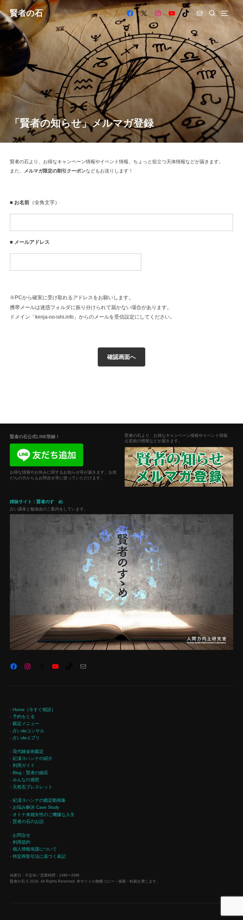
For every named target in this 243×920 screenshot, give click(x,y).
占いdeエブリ (26, 737)
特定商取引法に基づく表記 (39, 856)
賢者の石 (26, 13)
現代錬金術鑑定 (28, 751)
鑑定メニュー (26, 723)
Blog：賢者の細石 (30, 772)
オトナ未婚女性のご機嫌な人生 (44, 814)
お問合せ (21, 835)
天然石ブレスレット (33, 786)
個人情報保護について (35, 849)
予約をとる (24, 716)
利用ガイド (24, 765)
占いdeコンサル (28, 730)
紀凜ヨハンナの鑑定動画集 (39, 800)
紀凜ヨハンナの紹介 (33, 758)
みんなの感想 (26, 779)
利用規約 (21, 842)
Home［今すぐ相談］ (34, 709)
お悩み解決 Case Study (36, 807)
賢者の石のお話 (28, 821)
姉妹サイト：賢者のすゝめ (36, 501)
